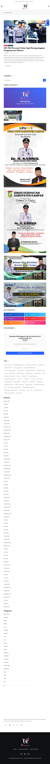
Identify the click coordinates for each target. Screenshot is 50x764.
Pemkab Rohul (32, 381)
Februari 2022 (7, 565)
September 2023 (7, 513)
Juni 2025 (6, 446)
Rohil (5, 675)
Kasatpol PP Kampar (33, 376)
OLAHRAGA (6, 656)
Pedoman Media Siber (23, 749)
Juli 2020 (6, 574)
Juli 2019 (6, 600)
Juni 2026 (6, 407)
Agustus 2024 (7, 478)
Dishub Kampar (12, 373)
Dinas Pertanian (20, 370)
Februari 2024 (7, 497)
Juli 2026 (6, 404)
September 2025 (7, 436)
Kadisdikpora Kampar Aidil (10, 376)
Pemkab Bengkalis (8, 381)
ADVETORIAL (7, 614)
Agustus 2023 (7, 516)
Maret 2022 (6, 561)
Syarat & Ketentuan (34, 749)
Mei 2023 (6, 526)
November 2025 (7, 430)
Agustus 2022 (7, 545)
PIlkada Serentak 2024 (19, 384)
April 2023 (6, 529)
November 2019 (7, 587)
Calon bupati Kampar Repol (29, 367)
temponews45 (38, 758)
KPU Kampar (26, 379)
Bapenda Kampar (8, 364)
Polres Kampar (22, 390)
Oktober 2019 (7, 590)
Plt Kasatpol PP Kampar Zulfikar (11, 390)
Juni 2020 (6, 577)
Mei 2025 (6, 449)
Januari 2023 (6, 539)
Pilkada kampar (40, 381)
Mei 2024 (6, 488)
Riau (32, 390)
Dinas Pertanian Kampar (30, 370)
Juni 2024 (6, 484)
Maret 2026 (6, 417)
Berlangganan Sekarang (25, 353)
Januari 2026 (6, 423)
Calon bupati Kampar (18, 367)
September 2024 (7, 475)
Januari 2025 (6, 462)
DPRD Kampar (38, 373)
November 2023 (7, 507)
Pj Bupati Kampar (28, 384)
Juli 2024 (6, 481)
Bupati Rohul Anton (8, 367)
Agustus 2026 (7, 401)
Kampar (18, 376)
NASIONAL (6, 652)
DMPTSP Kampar (20, 373)
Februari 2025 (7, 459)
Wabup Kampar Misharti (9, 393)
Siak (5, 681)
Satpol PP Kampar (38, 390)
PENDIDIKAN (7, 665)
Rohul (5, 678)
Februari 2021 (7, 571)
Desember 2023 (7, 504)
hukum (44, 373)
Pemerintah (33, 379)
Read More (7, 65)
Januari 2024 (6, 500)
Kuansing (6, 646)
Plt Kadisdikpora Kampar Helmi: (28, 387)
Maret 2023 (6, 532)
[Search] (48, 6)
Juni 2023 (6, 523)
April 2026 (6, 414)
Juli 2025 (6, 443)
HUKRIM (5, 633)
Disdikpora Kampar (40, 370)
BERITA (5, 620)
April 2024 (6, 491)
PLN (5, 387)
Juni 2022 (6, 552)
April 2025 (6, 452)
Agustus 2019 (7, 597)
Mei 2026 (6, 410)
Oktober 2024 (7, 471)
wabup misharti (19, 393)
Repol (28, 390)
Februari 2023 (7, 536)
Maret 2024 (6, 494)
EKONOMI (6, 630)
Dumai (5, 627)
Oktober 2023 (7, 510)
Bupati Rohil (41, 364)
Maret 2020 (6, 581)
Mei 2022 (6, 555)
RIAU (5, 672)
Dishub (6, 373)
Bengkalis (6, 617)
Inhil (5, 636)
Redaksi (15, 749)
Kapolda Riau (24, 376)
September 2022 (7, 542)
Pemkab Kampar (17, 381)
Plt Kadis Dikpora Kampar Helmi (14, 387)
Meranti (5, 649)
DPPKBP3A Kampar (29, 373)
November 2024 (7, 468)
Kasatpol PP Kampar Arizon (10, 379)
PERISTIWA (6, 668)
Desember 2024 (7, 465)
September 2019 (7, 594)
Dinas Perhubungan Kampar (10, 370)
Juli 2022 (6, 549)
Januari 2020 (6, 584)
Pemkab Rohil (25, 381)
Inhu (5, 639)
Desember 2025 (7, 426)
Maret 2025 (6, 455)
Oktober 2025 (7, 433)
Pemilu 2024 (39, 379)
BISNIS (5, 623)
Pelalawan (6, 662)
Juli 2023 (6, 520)
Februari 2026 (7, 420)
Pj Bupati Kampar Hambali (39, 384)
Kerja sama (20, 379)
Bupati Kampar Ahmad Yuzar (31, 364)
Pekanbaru (6, 659)
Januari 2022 (6, 568)
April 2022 (6, 558)
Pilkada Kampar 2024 (9, 384)
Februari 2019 (7, 606)
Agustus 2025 (7, 439)
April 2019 (6, 603)
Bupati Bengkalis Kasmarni (18, 364)
